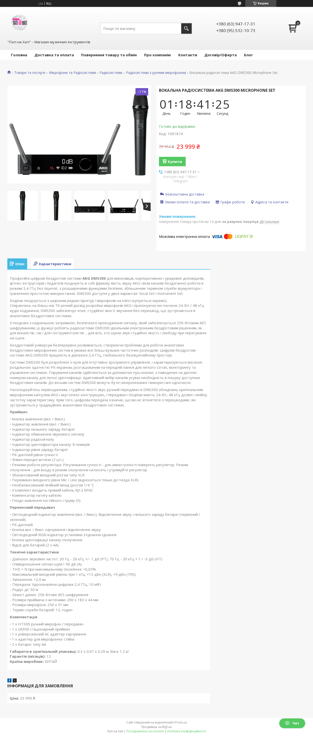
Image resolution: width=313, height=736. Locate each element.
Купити (175, 161)
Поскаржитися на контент (145, 731)
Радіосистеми (111, 72)
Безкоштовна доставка (184, 194)
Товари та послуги (29, 72)
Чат (295, 723)
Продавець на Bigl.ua (156, 727)
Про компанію (157, 54)
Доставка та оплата (54, 54)
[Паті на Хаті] (19, 23)
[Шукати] (186, 28)
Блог (248, 54)
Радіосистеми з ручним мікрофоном (156, 72)
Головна (19, 54)
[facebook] (9, 680)
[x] (15, 680)
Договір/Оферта (220, 54)
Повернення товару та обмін (109, 54)
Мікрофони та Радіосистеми (72, 72)
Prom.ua (181, 722)
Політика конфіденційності (186, 731)
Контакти (187, 54)
